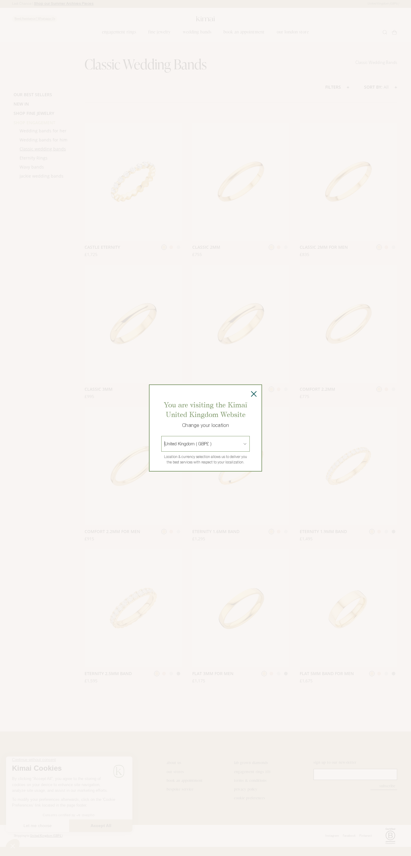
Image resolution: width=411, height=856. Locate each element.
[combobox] (165, 443)
